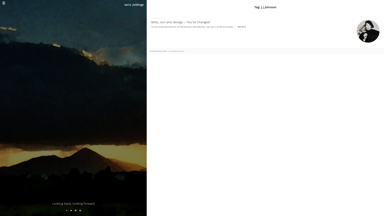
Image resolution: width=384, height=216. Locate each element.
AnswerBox (180, 51)
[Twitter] (71, 210)
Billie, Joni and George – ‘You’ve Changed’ (180, 22)
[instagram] (76, 210)
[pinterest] (80, 210)
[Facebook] (66, 210)
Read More (243, 27)
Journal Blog (172, 51)
